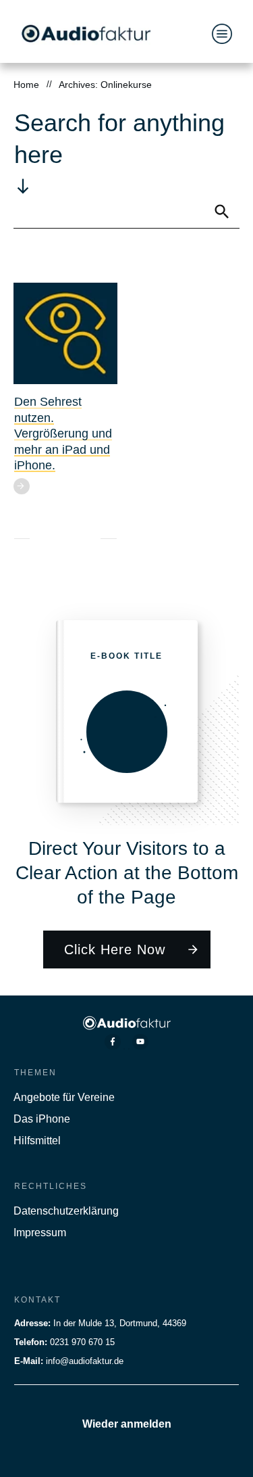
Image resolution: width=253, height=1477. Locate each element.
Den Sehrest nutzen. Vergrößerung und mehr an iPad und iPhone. (63, 433)
